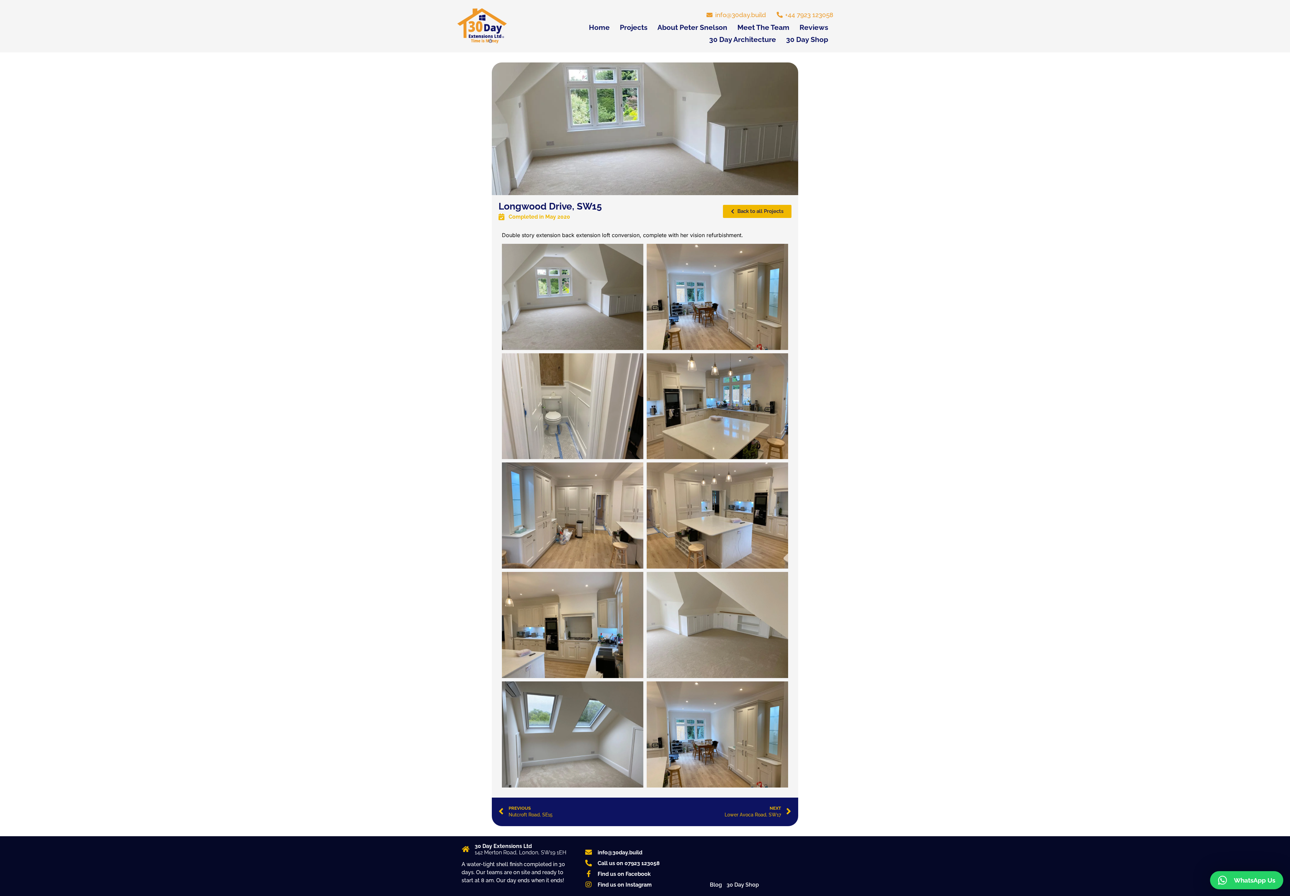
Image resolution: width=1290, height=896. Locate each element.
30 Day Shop (807, 39)
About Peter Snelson (692, 27)
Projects (633, 27)
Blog (716, 885)
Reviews (814, 27)
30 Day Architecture (742, 39)
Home (599, 27)
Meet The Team (763, 27)
